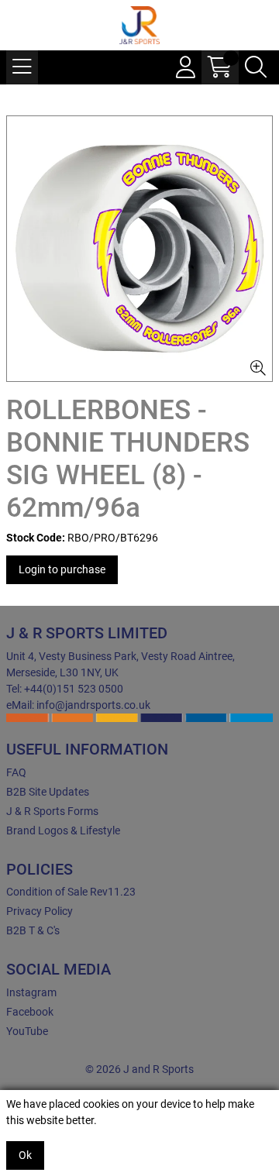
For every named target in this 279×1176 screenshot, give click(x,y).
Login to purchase (62, 569)
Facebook (29, 1012)
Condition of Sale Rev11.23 (71, 891)
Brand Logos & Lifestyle (63, 830)
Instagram (31, 992)
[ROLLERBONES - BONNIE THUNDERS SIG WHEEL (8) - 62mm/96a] (139, 248)
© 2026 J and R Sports (139, 1069)
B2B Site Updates (47, 792)
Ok (25, 1155)
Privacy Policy (39, 911)
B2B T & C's (33, 930)
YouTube (27, 1031)
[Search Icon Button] (256, 67)
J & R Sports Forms (52, 811)
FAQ (16, 772)
